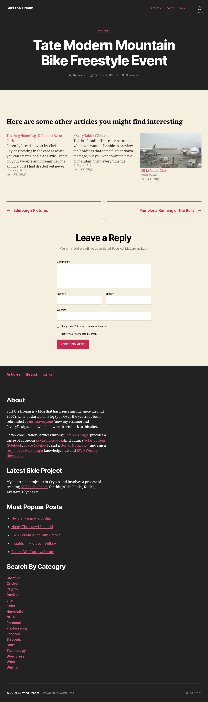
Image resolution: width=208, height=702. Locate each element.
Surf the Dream (19, 8)
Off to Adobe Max (153, 170)
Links (181, 8)
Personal (13, 623)
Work (10, 662)
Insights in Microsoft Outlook (34, 543)
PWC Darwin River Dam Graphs (35, 535)
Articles (155, 8)
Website (61, 309)
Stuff (10, 645)
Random (13, 634)
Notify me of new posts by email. (79, 333)
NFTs (10, 617)
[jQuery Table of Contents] (104, 157)
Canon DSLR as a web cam (32, 552)
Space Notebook (36, 445)
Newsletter (15, 612)
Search (169, 8)
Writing (104, 30)
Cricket (12, 584)
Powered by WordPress (58, 693)
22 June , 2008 (103, 75)
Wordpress (15, 656)
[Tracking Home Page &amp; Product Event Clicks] (37, 157)
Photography (17, 628)
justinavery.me (41, 422)
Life (9, 600)
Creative (13, 578)
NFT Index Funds (34, 487)
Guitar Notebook (74, 445)
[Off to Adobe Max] (171, 150)
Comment (63, 261)
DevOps (12, 595)
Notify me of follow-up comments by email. (84, 326)
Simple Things (76, 435)
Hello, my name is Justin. (31, 518)
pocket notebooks (50, 440)
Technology (16, 651)
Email (110, 293)
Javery (81, 75)
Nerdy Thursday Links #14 (32, 527)
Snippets (13, 639)
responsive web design (24, 451)
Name (61, 293)
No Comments (130, 75)
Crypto (12, 589)
